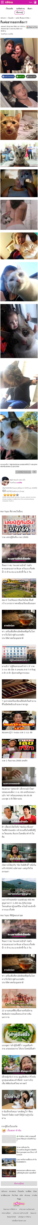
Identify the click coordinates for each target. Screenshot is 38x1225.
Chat (35, 1191)
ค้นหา (30, 9)
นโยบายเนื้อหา (6, 1213)
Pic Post (15, 1195)
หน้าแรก (3, 18)
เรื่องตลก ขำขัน (14, 1130)
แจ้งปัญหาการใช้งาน (24, 1217)
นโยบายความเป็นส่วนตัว (27, 1209)
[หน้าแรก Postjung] (9, 2)
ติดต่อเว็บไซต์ (11, 1217)
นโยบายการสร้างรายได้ (20, 1213)
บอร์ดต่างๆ (20, 9)
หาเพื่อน (28, 1191)
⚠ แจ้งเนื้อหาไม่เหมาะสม (23, 472)
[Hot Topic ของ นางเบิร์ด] (4, 485)
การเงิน (34, 1195)
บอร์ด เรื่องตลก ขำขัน (22, 18)
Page (19, 1199)
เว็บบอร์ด (9, 9)
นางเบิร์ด (10, 34)
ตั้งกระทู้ (19, 12)
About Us (33, 1213)
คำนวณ (27, 1195)
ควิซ (21, 1195)
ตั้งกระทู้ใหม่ (19, 1184)
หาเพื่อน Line (5, 1195)
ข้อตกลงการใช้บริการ (10, 1209)
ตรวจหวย (12, 1191)
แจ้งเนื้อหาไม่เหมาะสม (19, 1220)
